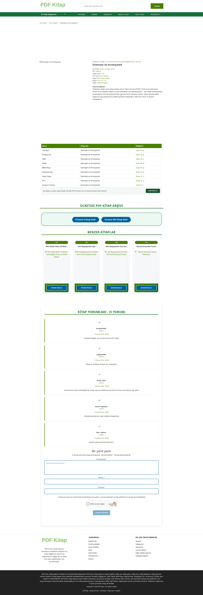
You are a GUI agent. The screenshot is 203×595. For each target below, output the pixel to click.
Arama (157, 6)
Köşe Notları (92, 553)
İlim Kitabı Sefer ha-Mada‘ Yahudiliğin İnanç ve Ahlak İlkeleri (56, 246)
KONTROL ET (153, 191)
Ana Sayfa (81, 14)
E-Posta (101, 487)
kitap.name (110, 591)
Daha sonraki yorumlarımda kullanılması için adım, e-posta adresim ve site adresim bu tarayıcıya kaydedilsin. (102, 497)
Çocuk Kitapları (141, 550)
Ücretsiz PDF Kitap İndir (116, 219)
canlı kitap (103, 591)
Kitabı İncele (56, 288)
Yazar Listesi (139, 14)
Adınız (100, 477)
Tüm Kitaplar (53, 23)
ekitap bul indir (94, 591)
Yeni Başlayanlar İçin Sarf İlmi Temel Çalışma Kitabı (116, 246)
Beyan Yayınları (136, 62)
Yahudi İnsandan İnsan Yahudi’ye (146, 246)
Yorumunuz (101, 459)
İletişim (91, 559)
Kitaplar (94, 14)
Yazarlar (138, 541)
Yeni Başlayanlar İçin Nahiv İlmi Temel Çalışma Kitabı (86, 246)
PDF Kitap (101, 586)
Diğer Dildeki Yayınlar (143, 553)
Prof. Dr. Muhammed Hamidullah (115, 62)
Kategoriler (108, 14)
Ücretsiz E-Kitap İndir (85, 219)
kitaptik (117, 591)
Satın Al (139, 150)
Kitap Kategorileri (50, 14)
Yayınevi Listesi (123, 14)
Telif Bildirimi (155, 14)
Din (100, 62)
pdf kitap (85, 591)
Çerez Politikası (93, 547)
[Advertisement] (101, 43)
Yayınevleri (139, 547)
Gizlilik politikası (94, 544)
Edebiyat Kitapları (142, 556)
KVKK (90, 550)
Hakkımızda (92, 541)
